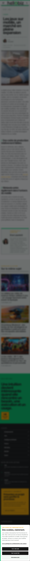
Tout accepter (15, 553)
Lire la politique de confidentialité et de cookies (14, 543)
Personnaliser (15, 557)
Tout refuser (15, 548)
